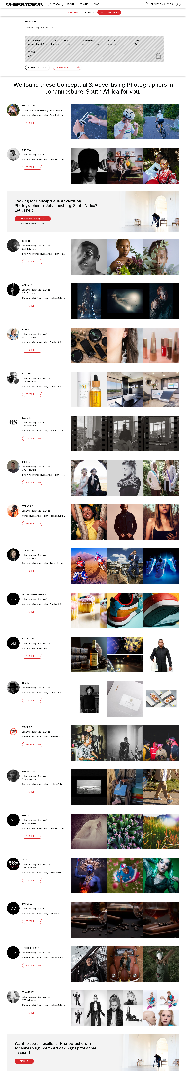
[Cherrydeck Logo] (24, 4)
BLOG (96, 4)
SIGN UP (24, 1061)
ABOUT (70, 4)
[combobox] (54, 27)
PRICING (83, 4)
